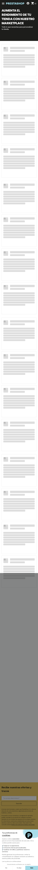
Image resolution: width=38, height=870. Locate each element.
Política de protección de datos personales (23, 824)
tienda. (6, 29)
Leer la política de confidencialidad (11, 861)
